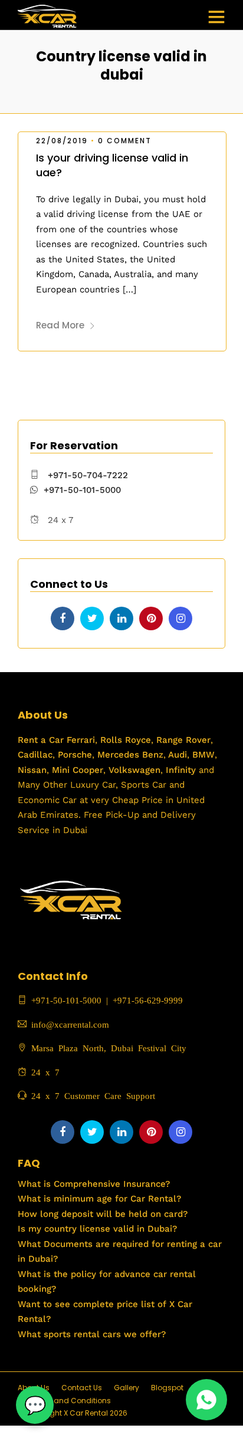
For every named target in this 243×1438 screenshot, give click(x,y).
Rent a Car (41, 740)
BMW (202, 754)
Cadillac (35, 754)
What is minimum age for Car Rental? (99, 1198)
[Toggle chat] (35, 1405)
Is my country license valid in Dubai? (97, 1228)
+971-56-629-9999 (148, 999)
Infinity (181, 770)
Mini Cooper (77, 770)
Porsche (73, 754)
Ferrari (79, 740)
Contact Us (81, 1388)
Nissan (32, 770)
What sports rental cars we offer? (92, 1334)
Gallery (126, 1388)
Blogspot (167, 1388)
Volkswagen (134, 770)
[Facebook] (62, 618)
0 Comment (125, 141)
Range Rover (182, 740)
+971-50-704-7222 (88, 475)
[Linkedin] (121, 618)
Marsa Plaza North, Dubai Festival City (106, 1047)
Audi (176, 754)
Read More (60, 325)
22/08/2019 (62, 141)
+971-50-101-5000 (82, 490)
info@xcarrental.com (70, 1023)
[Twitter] (92, 618)
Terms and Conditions (70, 1401)
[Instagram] (180, 618)
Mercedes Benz (128, 754)
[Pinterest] (151, 618)
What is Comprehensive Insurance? (94, 1184)
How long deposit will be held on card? (103, 1214)
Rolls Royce (125, 740)
